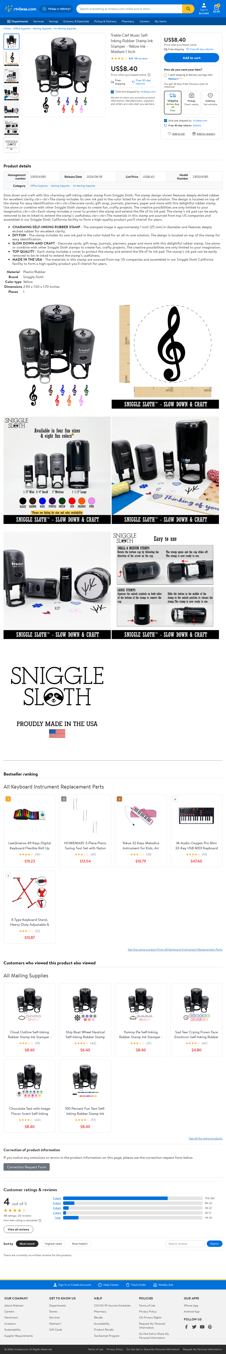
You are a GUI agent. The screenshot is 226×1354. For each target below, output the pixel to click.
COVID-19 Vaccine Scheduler (112, 1305)
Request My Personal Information (152, 1325)
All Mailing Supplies (65, 28)
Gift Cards (55, 1329)
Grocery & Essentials (76, 21)
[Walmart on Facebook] (186, 1327)
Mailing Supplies (42, 28)
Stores (53, 1311)
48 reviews (140, 58)
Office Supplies (21, 28)
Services (38, 21)
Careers (144, 21)
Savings (53, 21)
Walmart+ (55, 1324)
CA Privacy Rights (150, 1317)
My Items (160, 21)
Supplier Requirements (18, 1336)
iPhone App (191, 1305)
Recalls (98, 1317)
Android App (192, 1311)
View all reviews (18, 1229)
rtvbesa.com (148, 91)
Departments (19, 21)
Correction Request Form (26, 1166)
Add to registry (206, 133)
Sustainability (12, 1329)
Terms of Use (147, 1305)
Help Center (111, 1285)
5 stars (57, 1198)
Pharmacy (128, 21)
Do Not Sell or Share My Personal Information (154, 1336)
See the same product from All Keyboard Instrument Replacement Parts (175, 949)
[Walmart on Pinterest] (210, 1327)
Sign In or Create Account (74, 1285)
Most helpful (79, 1244)
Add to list (178, 133)
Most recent (27, 1244)
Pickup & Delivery (105, 21)
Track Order (138, 1285)
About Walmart (13, 1305)
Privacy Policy (148, 1311)
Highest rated (53, 1244)
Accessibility (102, 1324)
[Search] (188, 8)
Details (197, 125)
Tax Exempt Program (107, 1336)
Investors (10, 1324)
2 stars (57, 1212)
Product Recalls (103, 1329)
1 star (58, 1217)
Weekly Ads (165, 1285)
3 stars (57, 1208)
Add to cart (191, 57)
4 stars (57, 1203)
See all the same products (205, 1138)
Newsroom (11, 1317)
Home (7, 28)
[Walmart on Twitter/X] (194, 1327)
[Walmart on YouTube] (202, 1327)
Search (214, 1244)
